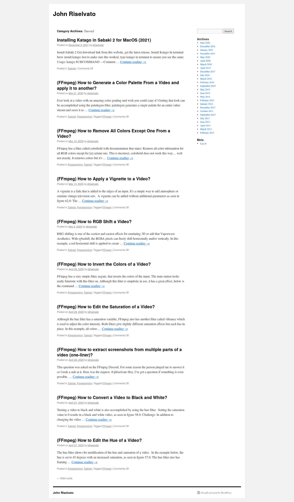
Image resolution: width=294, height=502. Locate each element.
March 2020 (206, 64)
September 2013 (208, 114)
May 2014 (205, 96)
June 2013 (205, 121)
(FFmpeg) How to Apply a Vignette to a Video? (103, 179)
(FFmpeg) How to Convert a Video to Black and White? (112, 397)
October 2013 (206, 111)
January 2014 (206, 103)
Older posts (64, 478)
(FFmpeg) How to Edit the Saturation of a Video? (106, 306)
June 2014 (205, 93)
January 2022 (206, 49)
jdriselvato (98, 45)
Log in (203, 143)
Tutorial (72, 68)
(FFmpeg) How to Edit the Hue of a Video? (99, 440)
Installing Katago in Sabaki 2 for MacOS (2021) (104, 40)
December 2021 (207, 53)
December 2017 (207, 71)
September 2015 (208, 85)
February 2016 (207, 82)
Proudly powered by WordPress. (216, 492)
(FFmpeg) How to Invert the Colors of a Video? (104, 264)
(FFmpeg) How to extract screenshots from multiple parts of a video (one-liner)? (119, 352)
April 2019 (205, 67)
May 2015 (205, 89)
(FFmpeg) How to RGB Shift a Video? (94, 221)
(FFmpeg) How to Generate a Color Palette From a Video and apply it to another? (118, 85)
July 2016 (205, 75)
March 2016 (206, 78)
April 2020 (205, 60)
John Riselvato (74, 13)
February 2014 (207, 100)
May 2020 (205, 57)
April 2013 (205, 125)
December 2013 (207, 107)
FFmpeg (106, 116)
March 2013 (206, 129)
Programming (84, 116)
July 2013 (205, 118)
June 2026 (205, 42)
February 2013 (207, 132)
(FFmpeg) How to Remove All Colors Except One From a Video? (113, 133)
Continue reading (133, 62)
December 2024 (207, 46)
